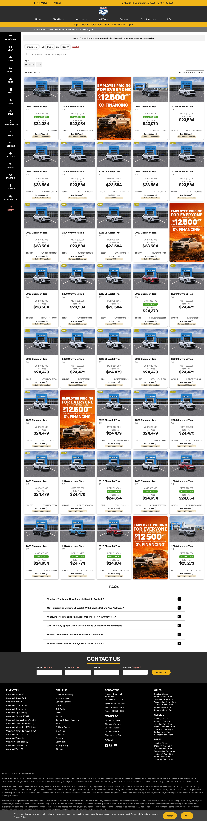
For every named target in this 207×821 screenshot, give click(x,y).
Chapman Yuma (112, 731)
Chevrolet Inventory (64, 694)
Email (72, 667)
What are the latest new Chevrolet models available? (75, 599)
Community (61, 742)
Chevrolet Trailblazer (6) (17, 742)
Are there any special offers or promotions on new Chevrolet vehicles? (85, 625)
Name (44, 667)
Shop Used (80, 19)
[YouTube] (115, 745)
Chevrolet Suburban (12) (17, 734)
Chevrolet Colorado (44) (17, 705)
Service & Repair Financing (67, 720)
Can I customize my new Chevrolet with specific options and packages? (85, 608)
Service (59, 716)
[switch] (29, 64)
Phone (97, 667)
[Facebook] (106, 745)
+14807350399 (118, 703)
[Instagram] (111, 745)
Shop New (57, 19)
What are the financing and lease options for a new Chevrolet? (81, 617)
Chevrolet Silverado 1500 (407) (20, 723)
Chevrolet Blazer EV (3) (16, 698)
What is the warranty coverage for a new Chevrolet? (75, 643)
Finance (59, 712)
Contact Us (61, 734)
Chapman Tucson (113, 728)
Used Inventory (62, 698)
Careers (59, 738)
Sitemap (59, 749)
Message (132, 667)
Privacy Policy (62, 745)
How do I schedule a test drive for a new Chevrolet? (75, 634)
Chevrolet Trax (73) (15, 749)
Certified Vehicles (63, 702)
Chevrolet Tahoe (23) (15, 738)
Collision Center (63, 727)
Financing (124, 19)
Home (38, 19)
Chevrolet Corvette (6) (16, 709)
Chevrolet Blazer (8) (15, 694)
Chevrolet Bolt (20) (14, 702)
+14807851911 (119, 707)
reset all (75, 47)
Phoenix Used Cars (113, 735)
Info (169, 19)
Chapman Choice (112, 720)
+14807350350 (117, 711)
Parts (58, 723)
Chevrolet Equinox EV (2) (17, 716)
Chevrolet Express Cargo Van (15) (21, 720)
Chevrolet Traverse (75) (16, 745)
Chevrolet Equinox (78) (16, 712)
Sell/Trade (103, 19)
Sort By (181, 72)
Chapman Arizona (113, 724)
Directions (60, 731)
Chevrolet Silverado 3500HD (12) (21, 731)
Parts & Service (147, 19)
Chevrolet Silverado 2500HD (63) (21, 727)
